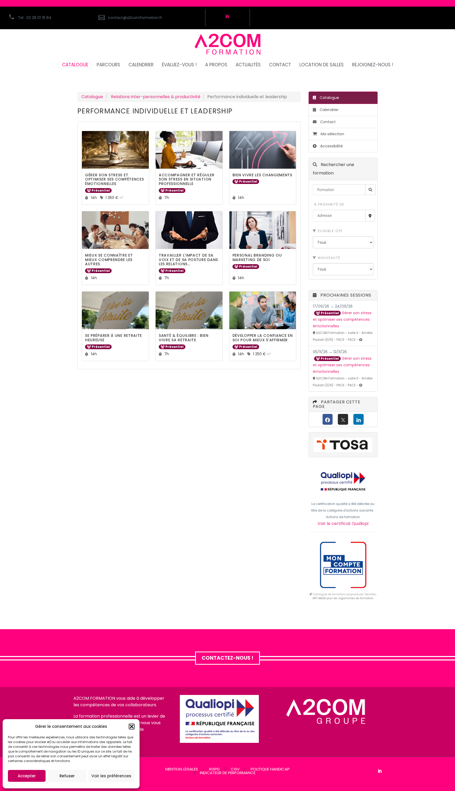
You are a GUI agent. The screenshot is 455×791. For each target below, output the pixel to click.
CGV (235, 769)
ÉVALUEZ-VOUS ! (179, 65)
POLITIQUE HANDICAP (270, 769)
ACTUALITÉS (248, 65)
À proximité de (328, 204)
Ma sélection (332, 134)
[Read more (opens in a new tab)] (148, 18)
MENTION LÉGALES (181, 769)
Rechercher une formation (333, 169)
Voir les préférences (111, 776)
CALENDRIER (141, 65)
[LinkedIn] (358, 419)
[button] (131, 726)
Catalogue (92, 97)
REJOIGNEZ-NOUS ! (372, 65)
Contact (327, 121)
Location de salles (321, 65)
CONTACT (280, 65)
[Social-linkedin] (227, 16)
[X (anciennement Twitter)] (343, 419)
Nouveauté (328, 258)
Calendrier (329, 109)
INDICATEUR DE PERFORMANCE (227, 773)
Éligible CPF (329, 231)
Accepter (27, 776)
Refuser (67, 776)
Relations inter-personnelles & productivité (155, 97)
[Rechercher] (370, 189)
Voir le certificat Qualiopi (343, 523)
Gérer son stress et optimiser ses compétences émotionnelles (342, 319)
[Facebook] (328, 419)
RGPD (214, 769)
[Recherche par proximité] (370, 216)
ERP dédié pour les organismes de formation (343, 598)
